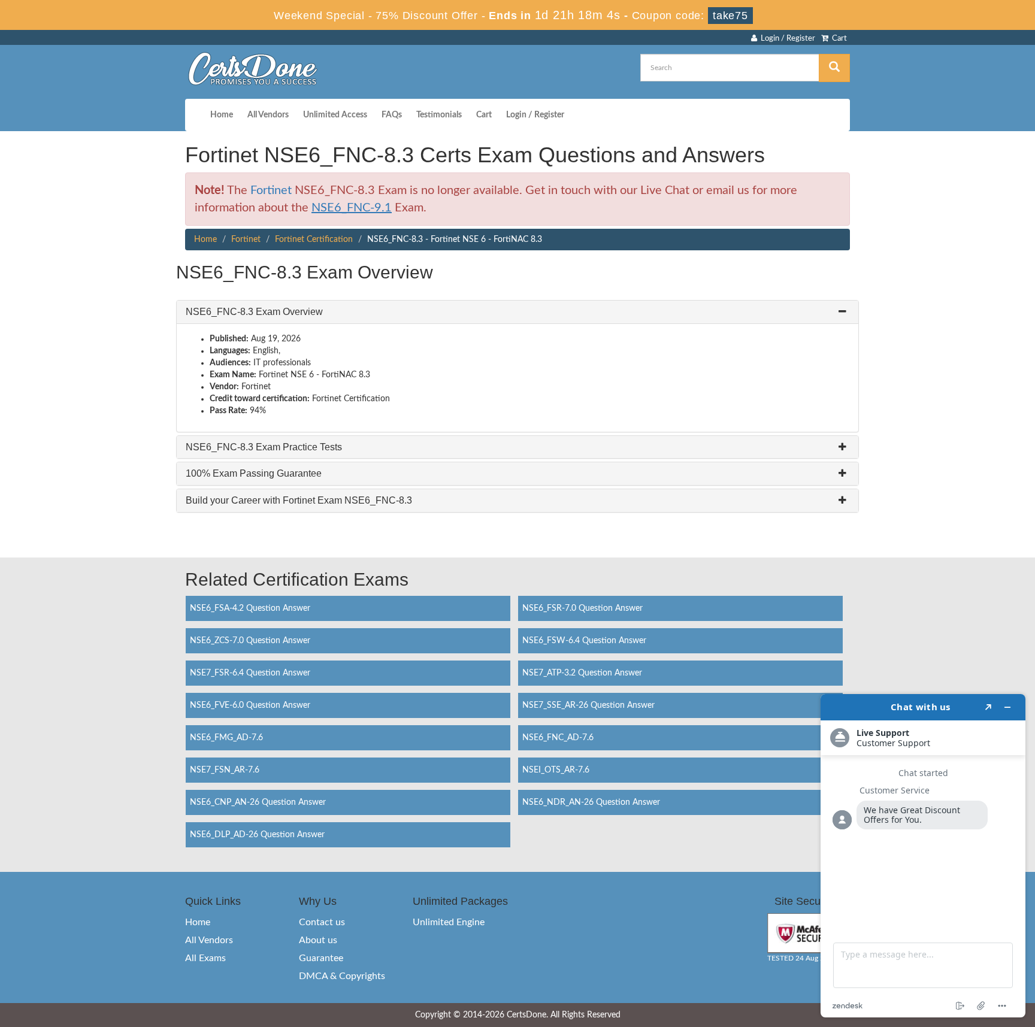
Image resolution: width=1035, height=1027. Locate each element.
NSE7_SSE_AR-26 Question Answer (588, 705)
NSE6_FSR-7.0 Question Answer (582, 608)
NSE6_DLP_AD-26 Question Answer (257, 835)
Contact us (322, 922)
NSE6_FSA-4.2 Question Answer (250, 608)
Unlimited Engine (449, 922)
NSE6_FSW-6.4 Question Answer (584, 641)
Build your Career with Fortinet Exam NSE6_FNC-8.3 (299, 500)
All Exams (205, 958)
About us (318, 940)
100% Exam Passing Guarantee (254, 473)
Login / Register (786, 39)
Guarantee (321, 958)
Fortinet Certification (314, 239)
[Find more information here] (923, 855)
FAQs (392, 115)
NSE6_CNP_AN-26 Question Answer (258, 802)
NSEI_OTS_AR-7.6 (555, 770)
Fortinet (271, 190)
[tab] (517, 312)
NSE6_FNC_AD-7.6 (558, 738)
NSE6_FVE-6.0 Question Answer (250, 705)
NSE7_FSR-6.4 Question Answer (250, 673)
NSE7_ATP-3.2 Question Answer (582, 673)
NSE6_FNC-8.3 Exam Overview (254, 312)
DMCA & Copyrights (342, 976)
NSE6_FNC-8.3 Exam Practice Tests (264, 447)
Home (221, 115)
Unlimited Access (335, 115)
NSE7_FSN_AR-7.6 (224, 770)
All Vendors (268, 115)
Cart (837, 39)
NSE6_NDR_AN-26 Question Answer (591, 802)
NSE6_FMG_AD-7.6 (226, 738)
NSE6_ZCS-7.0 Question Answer (250, 641)
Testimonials (439, 115)
